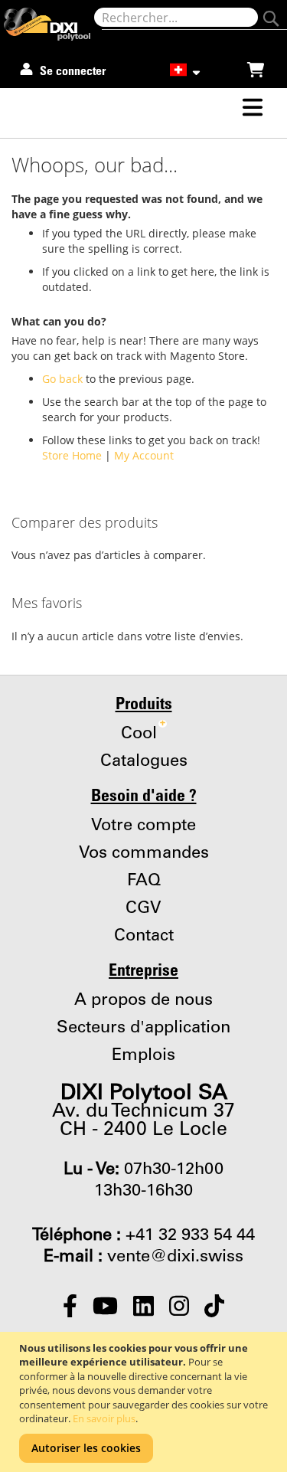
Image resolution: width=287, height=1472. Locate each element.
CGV (143, 908)
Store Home (72, 455)
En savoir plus (104, 1418)
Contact (144, 936)
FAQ (144, 880)
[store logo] (49, 24)
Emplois (143, 1055)
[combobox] (176, 17)
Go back (62, 378)
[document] (145, 1402)
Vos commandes (144, 853)
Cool (143, 733)
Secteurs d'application (143, 1027)
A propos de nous (143, 1000)
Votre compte (143, 825)
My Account (144, 455)
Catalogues (144, 761)
